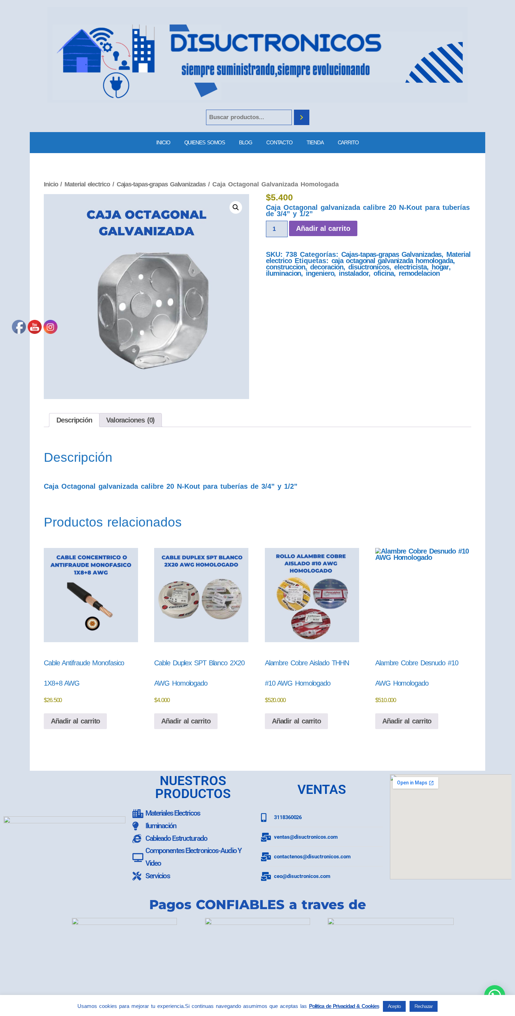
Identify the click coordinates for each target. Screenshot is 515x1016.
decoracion (326, 267)
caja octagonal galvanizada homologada (392, 261)
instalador (354, 273)
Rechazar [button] (423, 1006)
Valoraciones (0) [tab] (130, 420)
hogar (440, 267)
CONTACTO (279, 142)
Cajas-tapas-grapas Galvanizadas (161, 184)
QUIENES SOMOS (204, 142)
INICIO (163, 142)
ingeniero (320, 273)
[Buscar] (301, 117)
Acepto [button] (394, 1006)
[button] (235, 207)
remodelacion (419, 273)
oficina (383, 273)
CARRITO (348, 142)
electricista (410, 267)
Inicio (51, 184)
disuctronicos (368, 267)
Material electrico (87, 184)
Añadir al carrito (323, 228)
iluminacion (283, 273)
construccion (285, 267)
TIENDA (315, 142)
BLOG (245, 142)
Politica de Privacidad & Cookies (344, 1006)
